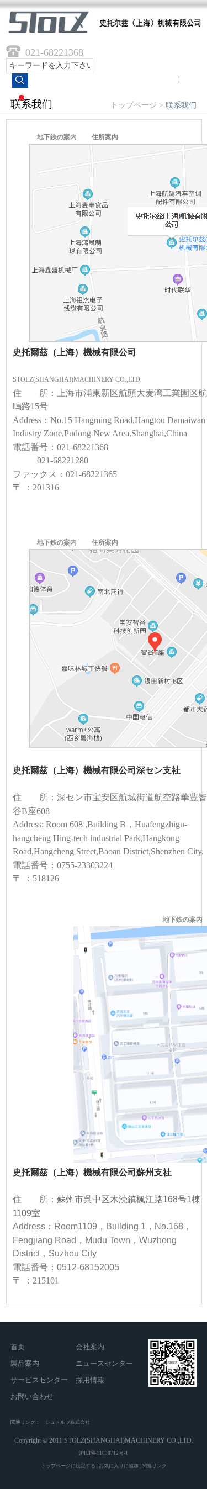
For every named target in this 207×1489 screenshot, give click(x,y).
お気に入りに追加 (119, 1466)
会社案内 (90, 1347)
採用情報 (90, 1380)
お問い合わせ (32, 1396)
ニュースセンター (104, 1363)
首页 (17, 1347)
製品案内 (24, 1363)
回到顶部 (160, 1449)
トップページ (133, 105)
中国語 (167, 79)
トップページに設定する (68, 1466)
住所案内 (105, 137)
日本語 (191, 79)
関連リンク (154, 1466)
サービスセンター (39, 1380)
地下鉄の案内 (57, 137)
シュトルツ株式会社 (67, 1422)
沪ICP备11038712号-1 (103, 1453)
